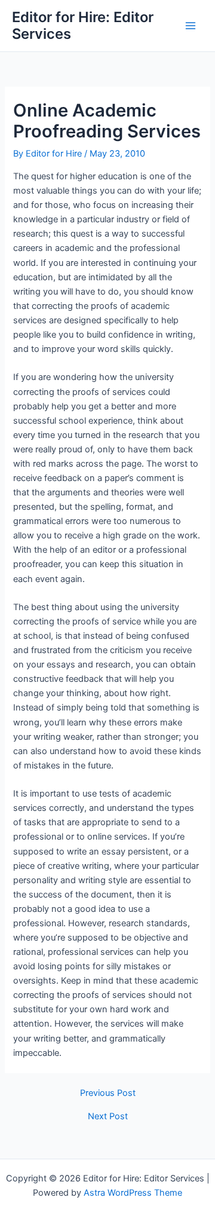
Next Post (108, 1116)
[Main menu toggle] (190, 25)
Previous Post (108, 1093)
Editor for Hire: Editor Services (82, 25)
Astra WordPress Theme (133, 1192)
